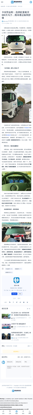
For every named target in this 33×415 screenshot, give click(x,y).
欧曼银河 (27, 127)
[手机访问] (30, 113)
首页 (8, 6)
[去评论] (30, 116)
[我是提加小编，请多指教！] (16, 280)
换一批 (28, 308)
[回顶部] (30, 120)
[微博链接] (30, 110)
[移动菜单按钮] (2, 2)
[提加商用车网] (16, 2)
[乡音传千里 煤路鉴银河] (6, 326)
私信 (20, 293)
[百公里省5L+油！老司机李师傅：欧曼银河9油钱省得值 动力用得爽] (6, 316)
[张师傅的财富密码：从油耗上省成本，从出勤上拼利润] (6, 336)
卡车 (19, 6)
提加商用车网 (28, 385)
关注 (14, 293)
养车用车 (14, 6)
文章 (11, 6)
